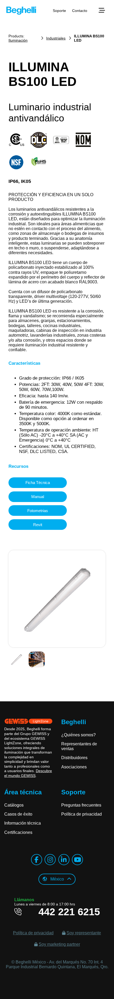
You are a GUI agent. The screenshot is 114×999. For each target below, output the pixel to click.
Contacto (79, 10)
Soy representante (84, 933)
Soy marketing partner (59, 944)
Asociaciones (74, 767)
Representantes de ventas (79, 746)
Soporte (59, 10)
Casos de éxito (18, 814)
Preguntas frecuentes (81, 805)
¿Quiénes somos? (78, 735)
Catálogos (14, 805)
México (57, 879)
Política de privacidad (81, 814)
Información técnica (22, 823)
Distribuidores (74, 757)
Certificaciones (18, 832)
